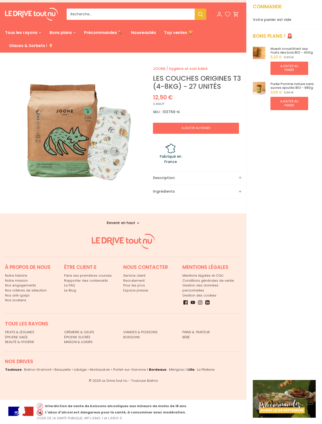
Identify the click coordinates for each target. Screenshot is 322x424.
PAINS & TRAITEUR (196, 332)
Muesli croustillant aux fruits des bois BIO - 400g (291, 51)
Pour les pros (134, 285)
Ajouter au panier (289, 68)
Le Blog (70, 290)
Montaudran (100, 369)
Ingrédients (164, 191)
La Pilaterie (206, 369)
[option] (73, 129)
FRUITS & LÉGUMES (19, 332)
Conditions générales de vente (208, 280)
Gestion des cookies (199, 295)
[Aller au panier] (236, 14)
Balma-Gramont (37, 369)
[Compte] (219, 14)
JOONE (159, 68)
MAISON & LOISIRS (78, 342)
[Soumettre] (200, 14)
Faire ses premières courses (88, 275)
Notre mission (16, 280)
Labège (80, 369)
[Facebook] (185, 302)
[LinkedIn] (207, 302)
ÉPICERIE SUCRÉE (77, 337)
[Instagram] (200, 302)
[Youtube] (193, 302)
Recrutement (134, 280)
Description (164, 177)
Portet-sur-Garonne (129, 369)
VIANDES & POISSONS (140, 332)
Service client (134, 275)
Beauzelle (63, 369)
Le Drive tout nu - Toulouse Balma (130, 380)
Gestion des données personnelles (200, 288)
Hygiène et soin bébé (188, 68)
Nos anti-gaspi (17, 295)
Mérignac (177, 369)
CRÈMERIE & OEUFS (79, 332)
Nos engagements (20, 285)
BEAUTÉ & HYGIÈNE (19, 342)
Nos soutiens (15, 300)
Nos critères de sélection (26, 290)
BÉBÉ (186, 337)
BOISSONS (131, 337)
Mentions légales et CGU (202, 275)
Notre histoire (16, 275)
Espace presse (135, 290)
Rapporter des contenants (86, 280)
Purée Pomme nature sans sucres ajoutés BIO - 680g (292, 86)
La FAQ (69, 285)
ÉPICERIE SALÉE (16, 337)
